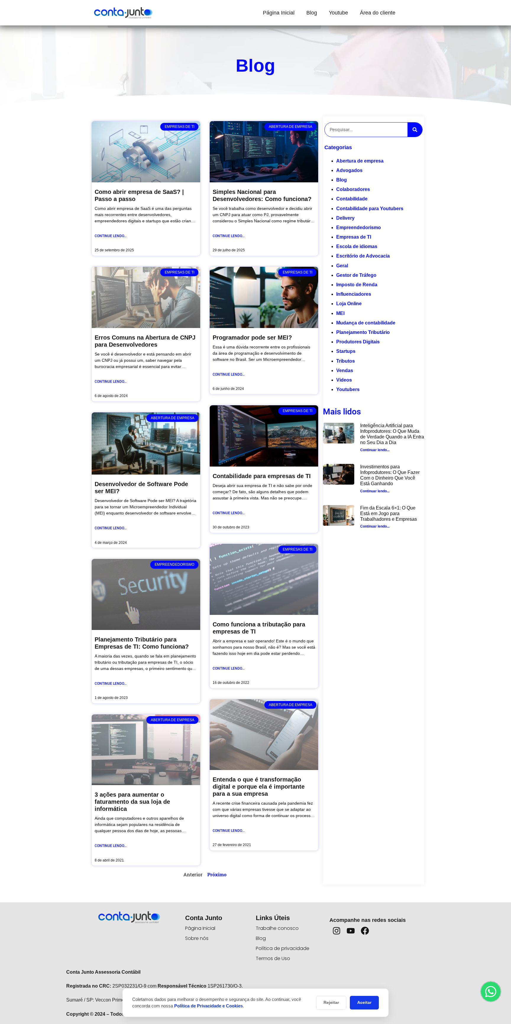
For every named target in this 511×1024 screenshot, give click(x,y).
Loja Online (349, 303)
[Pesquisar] (414, 130)
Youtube (338, 13)
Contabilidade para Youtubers (369, 208)
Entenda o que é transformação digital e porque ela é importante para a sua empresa (259, 786)
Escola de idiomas (356, 246)
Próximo (217, 874)
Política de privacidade (282, 948)
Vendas (344, 370)
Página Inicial (279, 13)
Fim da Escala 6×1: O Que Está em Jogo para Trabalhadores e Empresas (388, 513)
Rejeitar (331, 1002)
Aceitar (364, 1002)
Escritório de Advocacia (363, 255)
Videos (344, 379)
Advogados (349, 170)
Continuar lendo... (374, 450)
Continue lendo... (111, 236)
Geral (342, 265)
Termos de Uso (273, 958)
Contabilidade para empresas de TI (262, 476)
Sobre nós (196, 938)
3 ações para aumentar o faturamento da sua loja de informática (132, 801)
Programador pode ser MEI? (252, 337)
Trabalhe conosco (277, 928)
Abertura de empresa (360, 160)
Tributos (345, 361)
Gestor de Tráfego (356, 275)
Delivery (345, 218)
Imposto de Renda (356, 284)
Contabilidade (352, 198)
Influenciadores (353, 294)
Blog (311, 13)
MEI (340, 313)
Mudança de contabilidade (365, 322)
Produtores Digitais (358, 341)
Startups (345, 351)
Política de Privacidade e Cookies (208, 1005)
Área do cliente (377, 13)
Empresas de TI (353, 236)
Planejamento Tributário (363, 332)
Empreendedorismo (358, 227)
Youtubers (348, 389)
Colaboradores (353, 189)
